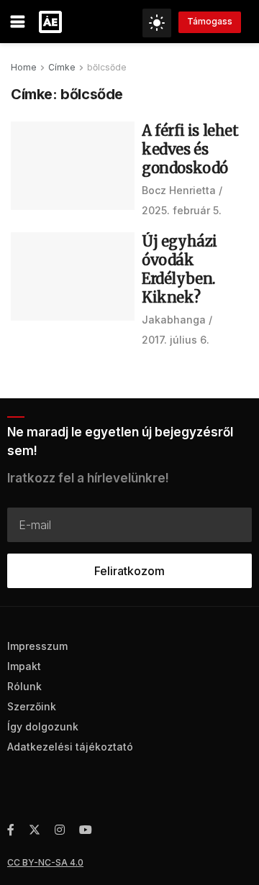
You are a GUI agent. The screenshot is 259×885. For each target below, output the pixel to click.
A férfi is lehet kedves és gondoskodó (190, 149)
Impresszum (37, 646)
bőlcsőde (107, 67)
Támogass (209, 21)
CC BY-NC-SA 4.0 (45, 862)
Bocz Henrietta (179, 190)
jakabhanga (174, 319)
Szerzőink (31, 706)
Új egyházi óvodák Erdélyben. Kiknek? (179, 269)
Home (24, 67)
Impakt (24, 666)
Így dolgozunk (42, 726)
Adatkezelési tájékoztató (70, 746)
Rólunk (24, 686)
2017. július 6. (175, 340)
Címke (62, 67)
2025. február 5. (182, 210)
